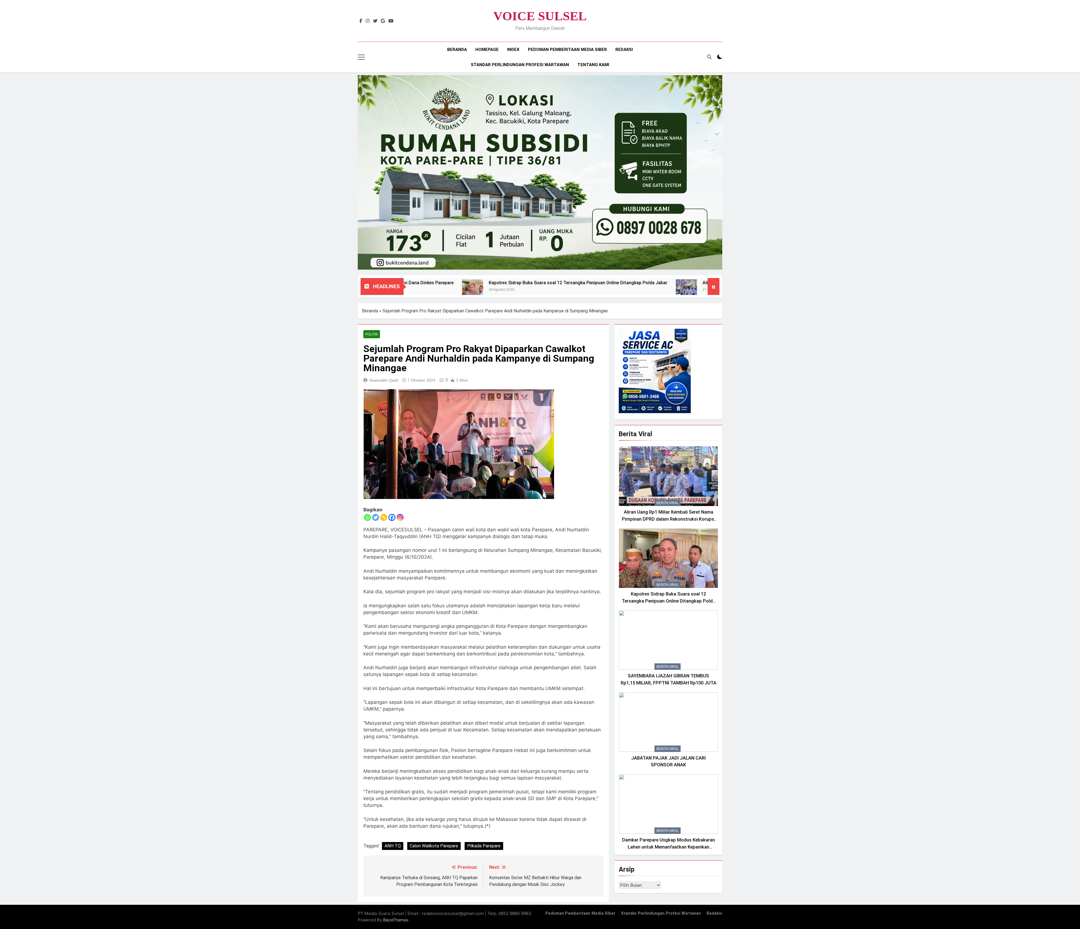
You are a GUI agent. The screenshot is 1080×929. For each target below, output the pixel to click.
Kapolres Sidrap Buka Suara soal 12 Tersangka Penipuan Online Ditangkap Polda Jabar (515, 282)
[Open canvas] (361, 57)
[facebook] (361, 21)
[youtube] (391, 21)
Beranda (457, 49)
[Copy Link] (383, 517)
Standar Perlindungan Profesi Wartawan (520, 64)
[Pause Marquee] (713, 286)
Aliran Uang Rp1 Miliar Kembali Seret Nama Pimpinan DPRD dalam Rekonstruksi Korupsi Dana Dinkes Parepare (668, 519)
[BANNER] (540, 172)
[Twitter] (375, 517)
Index (513, 49)
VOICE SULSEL (540, 16)
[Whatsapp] (367, 517)
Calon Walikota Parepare (434, 846)
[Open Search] (709, 57)
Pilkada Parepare (484, 846)
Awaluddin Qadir (384, 380)
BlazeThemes (395, 919)
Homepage (487, 49)
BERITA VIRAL (667, 503)
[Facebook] (391, 517)
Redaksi (624, 49)
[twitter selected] (375, 21)
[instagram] (367, 21)
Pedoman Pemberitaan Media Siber (567, 49)
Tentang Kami (593, 64)
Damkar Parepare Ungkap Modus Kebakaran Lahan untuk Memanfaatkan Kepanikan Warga (668, 847)
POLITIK (371, 334)
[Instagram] (400, 517)
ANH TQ (392, 846)
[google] (383, 21)
